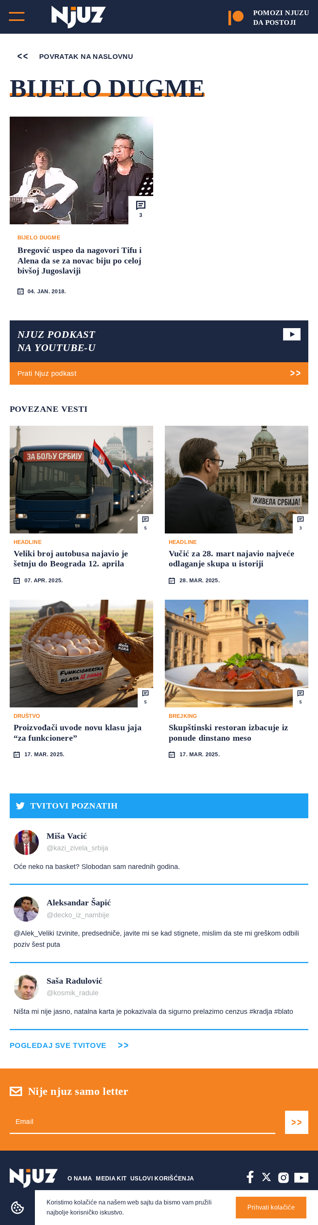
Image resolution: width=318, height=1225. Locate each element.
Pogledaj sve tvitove (58, 1045)
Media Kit (111, 1178)
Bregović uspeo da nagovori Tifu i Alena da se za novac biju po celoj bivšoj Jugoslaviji (79, 260)
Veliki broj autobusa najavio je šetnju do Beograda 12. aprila (71, 558)
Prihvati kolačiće (271, 1207)
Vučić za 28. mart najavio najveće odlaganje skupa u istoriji (231, 558)
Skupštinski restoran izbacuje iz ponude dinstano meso (228, 732)
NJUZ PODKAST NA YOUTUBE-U (56, 341)
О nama (79, 1178)
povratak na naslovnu (85, 56)
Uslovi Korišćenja (162, 1178)
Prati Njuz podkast (46, 373)
